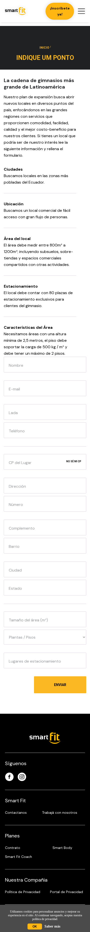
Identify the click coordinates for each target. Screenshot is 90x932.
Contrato (12, 847)
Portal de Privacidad (66, 892)
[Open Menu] (81, 11)
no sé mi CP (73, 461)
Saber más (52, 926)
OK (34, 926)
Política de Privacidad (22, 892)
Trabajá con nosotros (59, 812)
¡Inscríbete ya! (60, 11)
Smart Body (62, 847)
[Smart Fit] (15, 11)
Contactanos (16, 812)
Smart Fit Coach (18, 856)
